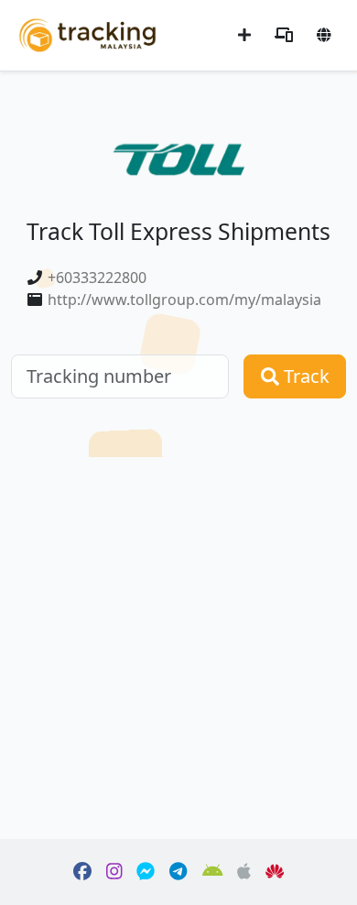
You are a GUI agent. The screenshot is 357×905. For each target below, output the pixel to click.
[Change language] (324, 34)
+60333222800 (97, 277)
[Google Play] (212, 872)
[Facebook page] (82, 872)
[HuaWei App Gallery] (274, 872)
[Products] (284, 34)
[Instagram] (114, 872)
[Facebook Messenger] (145, 872)
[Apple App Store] (244, 872)
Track (304, 376)
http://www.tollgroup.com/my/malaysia (184, 299)
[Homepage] (87, 33)
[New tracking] (244, 34)
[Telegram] (178, 872)
